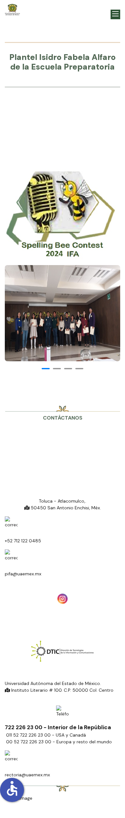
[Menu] (115, 14)
